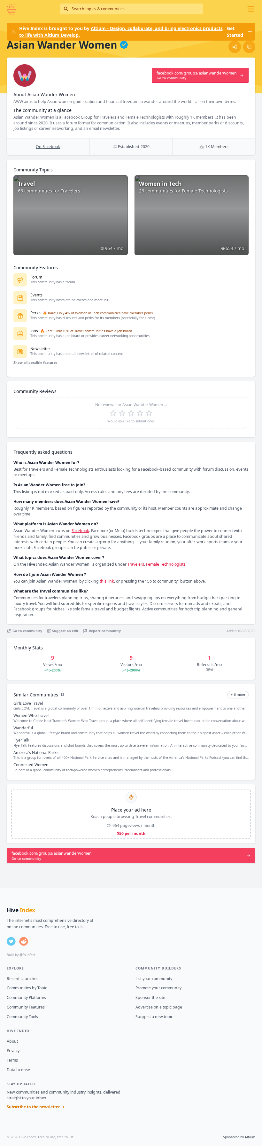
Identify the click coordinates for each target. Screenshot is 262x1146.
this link (107, 581)
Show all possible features (35, 362)
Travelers (135, 564)
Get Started (235, 31)
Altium (250, 1137)
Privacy (13, 1050)
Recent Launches (22, 978)
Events (36, 295)
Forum (36, 277)
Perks (35, 313)
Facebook (80, 530)
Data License (18, 1069)
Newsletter (40, 348)
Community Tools (22, 1016)
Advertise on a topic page (158, 1007)
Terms (12, 1060)
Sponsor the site (150, 997)
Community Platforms (26, 997)
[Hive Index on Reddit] (23, 941)
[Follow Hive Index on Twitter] (11, 941)
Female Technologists (165, 564)
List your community (153, 978)
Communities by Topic (27, 988)
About (12, 1041)
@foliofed (27, 955)
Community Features (26, 1007)
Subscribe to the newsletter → (36, 1107)
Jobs (34, 331)
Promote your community (158, 988)
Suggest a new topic (154, 1016)
